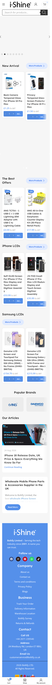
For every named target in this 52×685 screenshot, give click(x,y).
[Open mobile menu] (3, 4)
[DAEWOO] (37, 404)
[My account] (36, 4)
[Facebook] (11, 559)
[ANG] (13, 404)
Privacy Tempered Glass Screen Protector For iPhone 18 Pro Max (36, 101)
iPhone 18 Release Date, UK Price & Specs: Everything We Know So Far (23, 459)
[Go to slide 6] (16, 54)
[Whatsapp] (31, 559)
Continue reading (13, 467)
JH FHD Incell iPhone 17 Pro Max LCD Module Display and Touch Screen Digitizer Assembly (36, 285)
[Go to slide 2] (4, 54)
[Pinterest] (25, 559)
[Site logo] (20, 4)
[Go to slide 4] (10, 54)
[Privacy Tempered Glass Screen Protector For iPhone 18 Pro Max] (36, 82)
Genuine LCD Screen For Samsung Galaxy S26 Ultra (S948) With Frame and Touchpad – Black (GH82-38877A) (36, 360)
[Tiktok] (38, 559)
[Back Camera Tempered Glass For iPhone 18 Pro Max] (13, 82)
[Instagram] (18, 559)
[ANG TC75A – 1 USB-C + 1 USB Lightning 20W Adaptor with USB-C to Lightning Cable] (13, 198)
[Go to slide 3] (7, 54)
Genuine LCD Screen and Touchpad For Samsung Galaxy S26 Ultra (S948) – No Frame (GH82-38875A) (13, 360)
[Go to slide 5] (13, 54)
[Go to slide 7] (19, 54)
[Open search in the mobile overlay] (25, 12)
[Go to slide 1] (2, 54)
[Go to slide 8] (22, 54)
